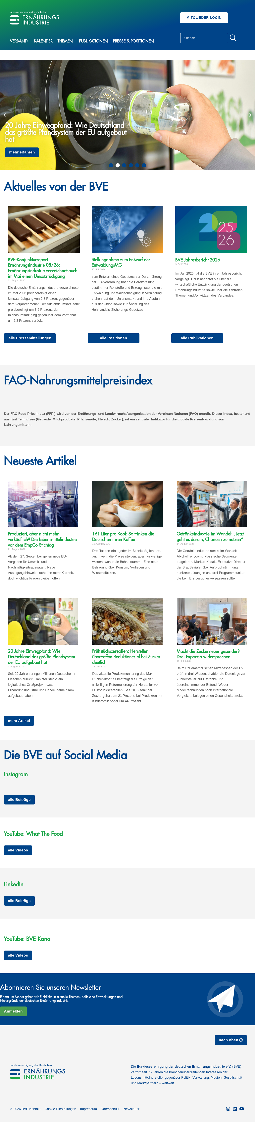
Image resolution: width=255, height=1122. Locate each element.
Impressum (88, 1109)
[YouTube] (241, 1109)
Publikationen (93, 41)
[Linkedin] (234, 1109)
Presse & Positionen (133, 41)
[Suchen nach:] (204, 38)
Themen (65, 41)
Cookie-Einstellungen (60, 1109)
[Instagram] (228, 1109)
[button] (4, 115)
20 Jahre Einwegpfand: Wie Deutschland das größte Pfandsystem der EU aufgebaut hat (41, 656)
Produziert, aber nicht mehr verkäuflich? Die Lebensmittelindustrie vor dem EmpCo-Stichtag (42, 539)
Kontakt (35, 1109)
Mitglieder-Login (204, 18)
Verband (18, 41)
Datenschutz (110, 1109)
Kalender (43, 41)
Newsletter (131, 1109)
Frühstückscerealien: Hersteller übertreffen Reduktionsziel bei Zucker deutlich (126, 656)
